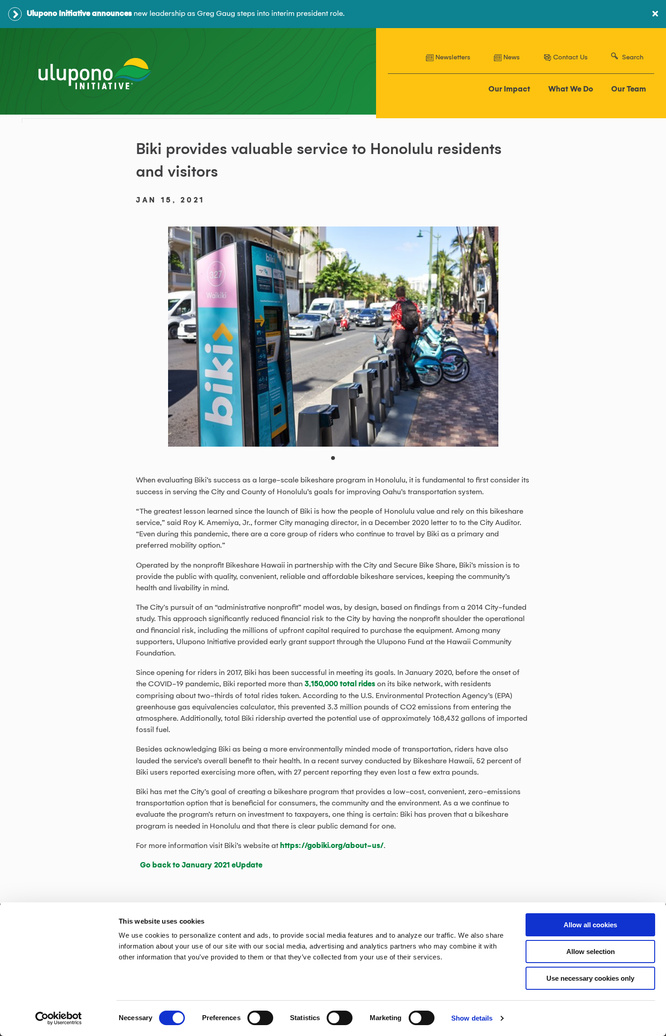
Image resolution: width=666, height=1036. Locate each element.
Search (632, 57)
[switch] (260, 1018)
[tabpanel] (333, 336)
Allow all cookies (590, 925)
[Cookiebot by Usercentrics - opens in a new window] (58, 1018)
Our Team (628, 89)
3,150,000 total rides (339, 684)
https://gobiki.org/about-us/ (332, 846)
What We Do (570, 89)
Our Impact (509, 89)
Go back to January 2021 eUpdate (201, 865)
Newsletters (452, 57)
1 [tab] (337, 463)
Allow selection (590, 951)
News (511, 57)
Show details (471, 1018)
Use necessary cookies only (590, 978)
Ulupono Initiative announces (79, 14)
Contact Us (569, 57)
